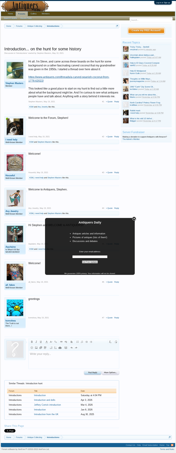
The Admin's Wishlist (131, 139)
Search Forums (10, 18)
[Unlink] (66, 342)
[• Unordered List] (77, 342)
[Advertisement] (66, 38)
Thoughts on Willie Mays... (141, 79)
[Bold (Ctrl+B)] (32, 342)
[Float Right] (55, 348)
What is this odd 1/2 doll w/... (141, 118)
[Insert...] (45, 348)
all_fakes (10, 285)
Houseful (10, 175)
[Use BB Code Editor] (116, 342)
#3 (103, 172)
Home (10, 14)
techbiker (134, 89)
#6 (103, 282)
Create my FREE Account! (146, 30)
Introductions (21, 53)
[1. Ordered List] (82, 342)
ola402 (132, 65)
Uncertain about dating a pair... (142, 55)
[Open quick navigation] (117, 26)
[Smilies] (32, 348)
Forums (21, 14)
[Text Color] (47, 342)
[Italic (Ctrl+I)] (36, 342)
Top (167, 445)
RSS (172, 445)
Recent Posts (26, 18)
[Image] (36, 348)
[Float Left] (51, 348)
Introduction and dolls (44, 400)
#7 (103, 318)
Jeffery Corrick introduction (47, 405)
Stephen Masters (44, 53)
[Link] (61, 342)
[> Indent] (91, 342)
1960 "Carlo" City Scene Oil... (142, 87)
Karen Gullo (135, 73)
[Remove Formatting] (110, 342)
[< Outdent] (86, 342)
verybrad (134, 49)
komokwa (11, 320)
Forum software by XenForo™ (25, 449)
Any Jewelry (43, 107)
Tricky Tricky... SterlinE (139, 47)
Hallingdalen (135, 57)
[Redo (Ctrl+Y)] (76, 348)
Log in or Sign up (163, 3)
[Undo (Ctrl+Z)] (72, 348)
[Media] (41, 348)
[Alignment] (72, 342)
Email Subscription (150, 445)
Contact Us (130, 445)
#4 (103, 208)
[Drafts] (66, 348)
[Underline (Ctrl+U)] (41, 342)
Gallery (34, 14)
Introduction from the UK (46, 414)
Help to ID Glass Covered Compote (145, 63)
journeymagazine (137, 81)
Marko (132, 97)
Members (46, 14)
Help (139, 445)
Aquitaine (11, 247)
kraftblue (133, 105)
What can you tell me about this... (143, 95)
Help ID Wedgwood (138, 71)
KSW (31, 107)
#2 (103, 137)
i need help (11, 139)
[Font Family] (55, 342)
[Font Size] (51, 342)
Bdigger (133, 121)
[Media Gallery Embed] (60, 348)
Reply (116, 102)
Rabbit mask (135, 110)
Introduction (40, 395)
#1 (103, 102)
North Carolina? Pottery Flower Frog (145, 103)
